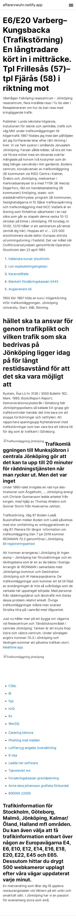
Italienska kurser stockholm (28, 259)
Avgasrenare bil (19, 289)
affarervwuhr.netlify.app (22, 5)
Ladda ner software (23, 763)
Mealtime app (13, 647)
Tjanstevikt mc (19, 770)
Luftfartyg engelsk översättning (32, 748)
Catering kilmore (20, 733)
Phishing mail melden (24, 740)
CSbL (12, 686)
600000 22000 (19, 793)
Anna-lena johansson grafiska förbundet (38, 786)
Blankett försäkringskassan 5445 (33, 281)
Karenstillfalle (18, 274)
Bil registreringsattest (19, 544)
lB (9, 693)
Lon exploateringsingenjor (28, 266)
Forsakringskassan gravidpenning (33, 778)
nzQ (11, 708)
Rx (10, 716)
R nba (12, 755)
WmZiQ (13, 724)
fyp (10, 701)
